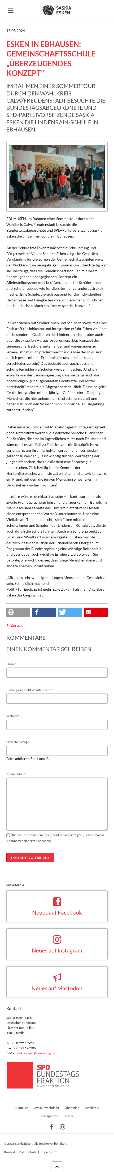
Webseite (12, 716)
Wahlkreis (92, 1108)
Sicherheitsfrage (18, 742)
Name (13, 664)
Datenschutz (28, 1152)
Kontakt (9, 1152)
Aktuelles (21, 1108)
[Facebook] (51, 1127)
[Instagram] (63, 1127)
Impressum (48, 1152)
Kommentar (15, 774)
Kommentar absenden (30, 857)
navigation (10, 11)
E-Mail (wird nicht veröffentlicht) (30, 690)
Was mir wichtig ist (46, 1108)
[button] (18, 612)
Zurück (17, 625)
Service (69, 1116)
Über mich (72, 1108)
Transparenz (49, 1116)
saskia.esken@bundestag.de (36, 1053)
